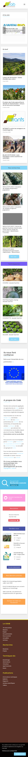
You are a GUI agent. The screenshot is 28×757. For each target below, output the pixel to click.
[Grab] (9, 4)
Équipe (5, 632)
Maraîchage (6, 660)
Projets (5, 651)
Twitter (6, 457)
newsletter (20, 453)
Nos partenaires (7, 634)
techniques (11, 426)
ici (13, 362)
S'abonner (13, 520)
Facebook (11, 457)
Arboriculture (6, 662)
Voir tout (14, 256)
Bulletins (5, 679)
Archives (5, 640)
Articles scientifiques (9, 683)
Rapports (5, 681)
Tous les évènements (14, 567)
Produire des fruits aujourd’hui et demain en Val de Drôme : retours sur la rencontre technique (13, 104)
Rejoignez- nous (9, 468)
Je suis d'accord (20, 754)
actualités (7, 420)
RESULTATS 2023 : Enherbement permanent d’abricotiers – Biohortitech (11, 250)
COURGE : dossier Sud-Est (11, 283)
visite (14, 448)
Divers (4, 668)
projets (17, 420)
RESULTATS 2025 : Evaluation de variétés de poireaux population (12, 188)
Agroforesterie (7, 666)
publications (7, 428)
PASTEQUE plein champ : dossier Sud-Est (11, 300)
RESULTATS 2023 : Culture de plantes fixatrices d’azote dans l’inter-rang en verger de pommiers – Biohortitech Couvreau (12, 229)
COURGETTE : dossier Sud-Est (12, 318)
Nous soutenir (7, 636)
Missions (5, 630)
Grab (17, 408)
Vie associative (7, 628)
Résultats (5, 649)
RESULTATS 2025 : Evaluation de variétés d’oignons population (12, 208)
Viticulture (6, 664)
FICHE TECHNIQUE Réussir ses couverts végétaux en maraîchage (13, 587)
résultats (16, 422)
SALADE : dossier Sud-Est (11, 334)
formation (10, 442)
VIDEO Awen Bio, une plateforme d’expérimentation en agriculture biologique (12, 592)
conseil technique (10, 446)
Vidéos (5, 685)
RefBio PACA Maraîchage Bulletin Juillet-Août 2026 (12, 582)
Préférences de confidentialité (9, 751)
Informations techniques (10, 677)
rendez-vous (7, 418)
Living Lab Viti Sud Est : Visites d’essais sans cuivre (12, 78)
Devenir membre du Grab (15, 498)
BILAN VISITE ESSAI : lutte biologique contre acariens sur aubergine (12, 156)
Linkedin (18, 457)
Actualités (6, 638)
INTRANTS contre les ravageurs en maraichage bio (14, 129)
